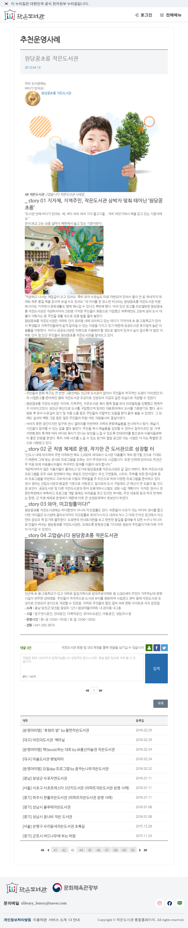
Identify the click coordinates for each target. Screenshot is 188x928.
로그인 (146, 15)
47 (106, 850)
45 (89, 850)
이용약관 (40, 920)
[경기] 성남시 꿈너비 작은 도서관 (47, 817)
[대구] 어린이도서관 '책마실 (43, 740)
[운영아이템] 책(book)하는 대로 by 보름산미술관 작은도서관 (68, 749)
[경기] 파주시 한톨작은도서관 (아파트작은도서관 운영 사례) (67, 797)
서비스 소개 (58, 920)
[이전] (48, 850)
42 (64, 850)
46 (98, 850)
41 (55, 850)
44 (81, 850)
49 (124, 850)
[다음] (140, 850)
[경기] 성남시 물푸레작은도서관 (46, 807)
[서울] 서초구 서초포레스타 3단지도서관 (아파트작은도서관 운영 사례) (75, 788)
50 (132, 850)
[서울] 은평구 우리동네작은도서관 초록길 (53, 826)
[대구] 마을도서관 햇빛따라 (43, 759)
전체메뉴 (174, 15)
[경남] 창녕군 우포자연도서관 (44, 778)
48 (115, 850)
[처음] (87, 690)
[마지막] (100, 690)
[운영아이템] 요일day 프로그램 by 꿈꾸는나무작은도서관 (65, 769)
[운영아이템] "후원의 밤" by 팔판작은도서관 (55, 730)
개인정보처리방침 (17, 920)
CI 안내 (74, 920)
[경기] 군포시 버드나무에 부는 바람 (49, 836)
